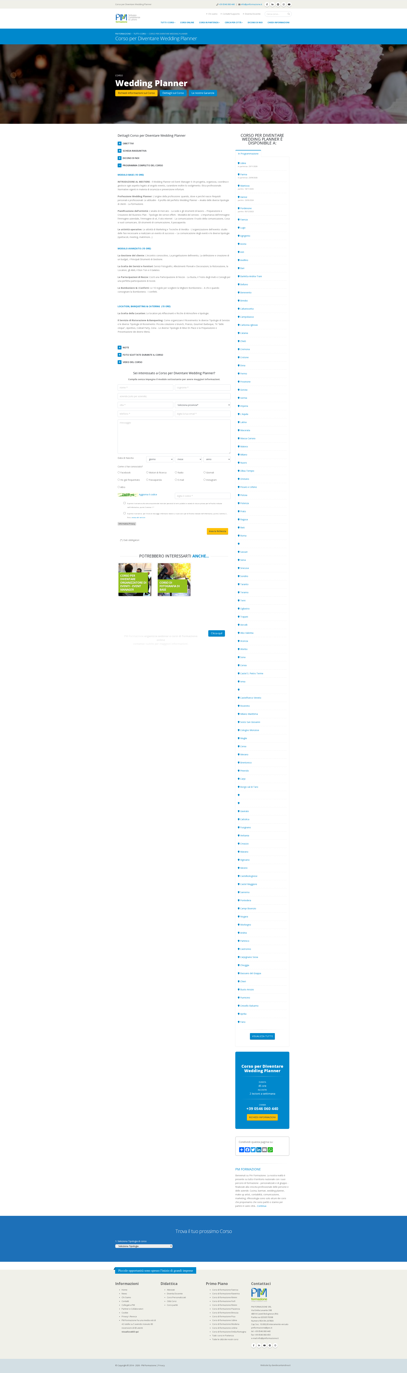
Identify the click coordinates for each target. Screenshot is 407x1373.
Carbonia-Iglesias (249, 324)
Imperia (244, 405)
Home (124, 1289)
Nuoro (243, 462)
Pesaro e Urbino (248, 486)
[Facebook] (253, 1345)
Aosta (243, 243)
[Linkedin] (259, 1345)
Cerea (243, 746)
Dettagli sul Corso (173, 93)
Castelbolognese (248, 876)
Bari (242, 268)
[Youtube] (264, 1345)
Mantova (244, 185)
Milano (243, 454)
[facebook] (267, 4)
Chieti (243, 341)
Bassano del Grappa (250, 973)
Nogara (244, 916)
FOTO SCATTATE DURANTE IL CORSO (143, 354)
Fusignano (245, 827)
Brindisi (244, 300)
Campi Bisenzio (248, 908)
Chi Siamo (126, 1297)
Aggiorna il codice (147, 494)
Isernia (243, 397)
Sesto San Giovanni (250, 722)
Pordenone (246, 208)
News (124, 1293)
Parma (243, 174)
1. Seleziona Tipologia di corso (131, 1241)
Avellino (244, 260)
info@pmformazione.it (251, 4)
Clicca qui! (216, 633)
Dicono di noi (255, 22)
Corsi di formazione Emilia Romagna (229, 1331)
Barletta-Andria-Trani (251, 276)
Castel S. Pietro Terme (251, 673)
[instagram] (283, 4)
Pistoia (243, 495)
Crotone (244, 357)
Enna (242, 365)
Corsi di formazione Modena (225, 1324)
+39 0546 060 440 (227, 4)
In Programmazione (248, 153)
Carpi (242, 778)
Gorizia (243, 389)
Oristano (244, 478)
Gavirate (244, 811)
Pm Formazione (123, 33)
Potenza (244, 503)
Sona (242, 657)
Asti (242, 251)
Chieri (243, 981)
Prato (243, 511)
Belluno (244, 284)
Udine (243, 163)
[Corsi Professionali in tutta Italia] (259, 1295)
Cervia (243, 665)
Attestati (171, 1289)
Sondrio (244, 576)
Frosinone (245, 381)
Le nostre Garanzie (203, 93)
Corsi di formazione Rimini (224, 1297)
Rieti (242, 527)
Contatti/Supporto (231, 14)
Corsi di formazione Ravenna (226, 1293)
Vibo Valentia (246, 632)
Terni (242, 600)
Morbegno (245, 924)
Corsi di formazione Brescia (225, 1312)
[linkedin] (272, 4)
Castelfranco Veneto (250, 697)
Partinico (244, 940)
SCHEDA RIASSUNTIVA (134, 150)
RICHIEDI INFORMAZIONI (262, 1117)
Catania (244, 333)
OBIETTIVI (128, 143)
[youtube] (289, 4)
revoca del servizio (138, 517)
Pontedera (245, 900)
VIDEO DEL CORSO (132, 362)
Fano (242, 1021)
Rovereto (245, 705)
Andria (243, 932)
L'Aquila (244, 414)
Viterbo (244, 649)
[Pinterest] (269, 1345)
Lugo (242, 227)
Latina (243, 422)
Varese (243, 196)
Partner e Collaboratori (132, 1309)
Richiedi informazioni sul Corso (136, 93)
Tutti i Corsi (167, 22)
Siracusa (244, 568)
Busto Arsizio (247, 989)
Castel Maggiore (248, 884)
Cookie (125, 1312)
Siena (243, 559)
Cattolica (244, 819)
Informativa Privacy (127, 524)
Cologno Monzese (249, 730)
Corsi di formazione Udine (224, 1320)
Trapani (244, 616)
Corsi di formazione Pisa (223, 1316)
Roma (243, 535)
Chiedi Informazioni (279, 22)
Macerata (245, 430)
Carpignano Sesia (249, 957)
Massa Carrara (247, 438)
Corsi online (187, 22)
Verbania (244, 835)
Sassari (244, 551)
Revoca (133, 1316)
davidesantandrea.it (281, 1365)
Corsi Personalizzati (176, 1297)
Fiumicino (245, 997)
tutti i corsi (140, 33)
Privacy (125, 1316)
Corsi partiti (172, 1305)
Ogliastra (244, 608)
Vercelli (243, 624)
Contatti (125, 1301)
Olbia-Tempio (247, 470)
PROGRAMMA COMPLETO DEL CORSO (143, 165)
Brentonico (246, 762)
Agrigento (245, 235)
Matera (244, 446)
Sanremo (245, 892)
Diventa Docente (252, 14)
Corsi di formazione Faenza (225, 1289)
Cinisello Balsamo (249, 1005)
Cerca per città (233, 22)
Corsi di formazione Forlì (223, 1301)
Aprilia (243, 1013)
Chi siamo (212, 14)
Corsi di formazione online (224, 1328)
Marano (244, 851)
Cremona (245, 349)
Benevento (246, 292)
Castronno (245, 948)
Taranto (244, 584)
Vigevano (245, 859)
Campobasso (247, 316)
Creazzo (244, 843)
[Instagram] (275, 1345)
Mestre (244, 867)
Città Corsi (171, 1301)
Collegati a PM (128, 1305)
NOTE (126, 347)
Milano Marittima (249, 713)
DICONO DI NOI (131, 158)
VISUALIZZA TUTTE (262, 1036)
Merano (244, 754)
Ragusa (244, 519)
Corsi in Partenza (208, 22)
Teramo (244, 592)
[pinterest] (278, 4)
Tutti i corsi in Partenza (223, 1335)
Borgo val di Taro (249, 786)
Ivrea (242, 681)
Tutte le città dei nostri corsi (225, 1339)
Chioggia (244, 965)
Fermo (243, 373)
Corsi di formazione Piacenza (226, 1309)
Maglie (243, 738)
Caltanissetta (247, 308)
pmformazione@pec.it (261, 1327)
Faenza (244, 219)
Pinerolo (244, 770)
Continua (261, 1205)
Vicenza (244, 640)
